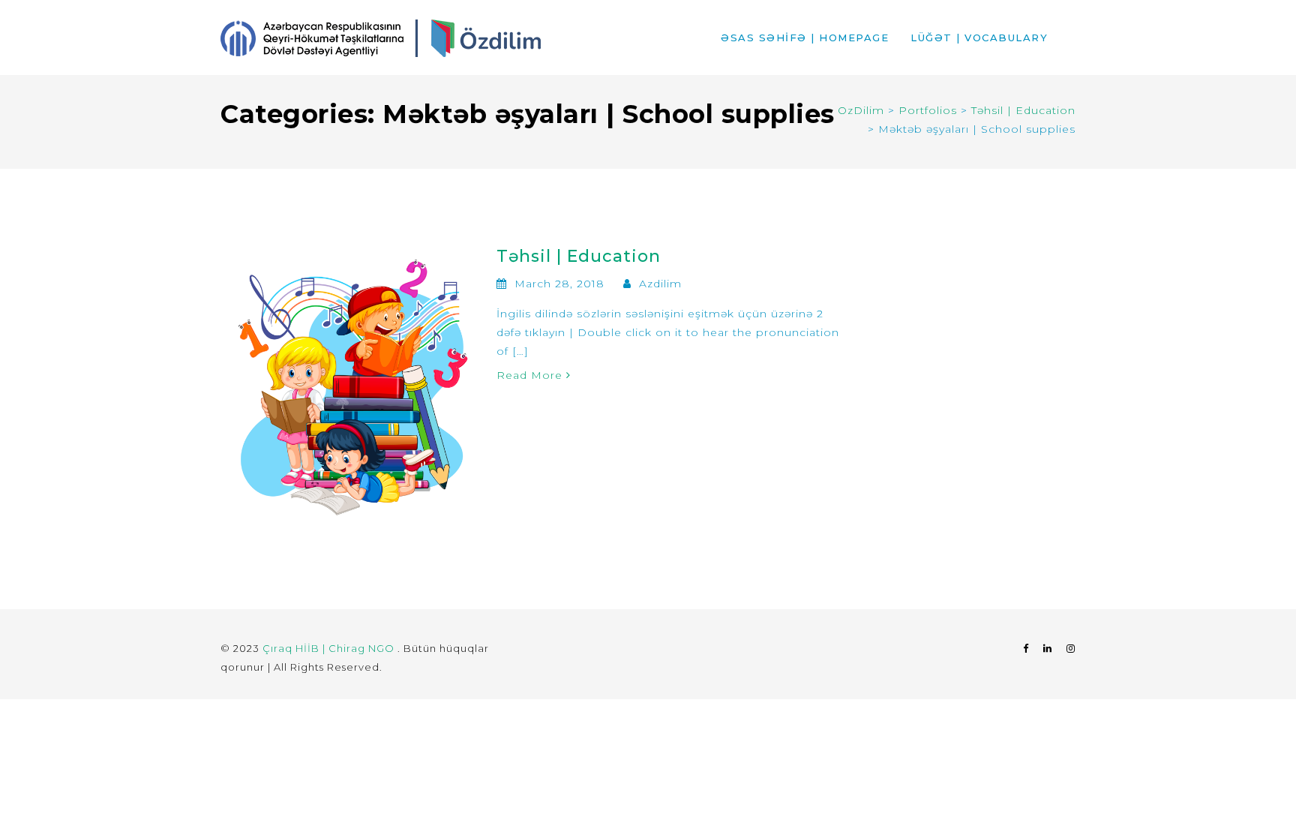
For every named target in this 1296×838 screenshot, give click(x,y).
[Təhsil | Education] (353, 384)
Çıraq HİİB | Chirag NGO (330, 648)
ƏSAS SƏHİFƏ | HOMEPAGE (805, 38)
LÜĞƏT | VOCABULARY (979, 38)
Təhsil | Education (578, 256)
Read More (531, 375)
